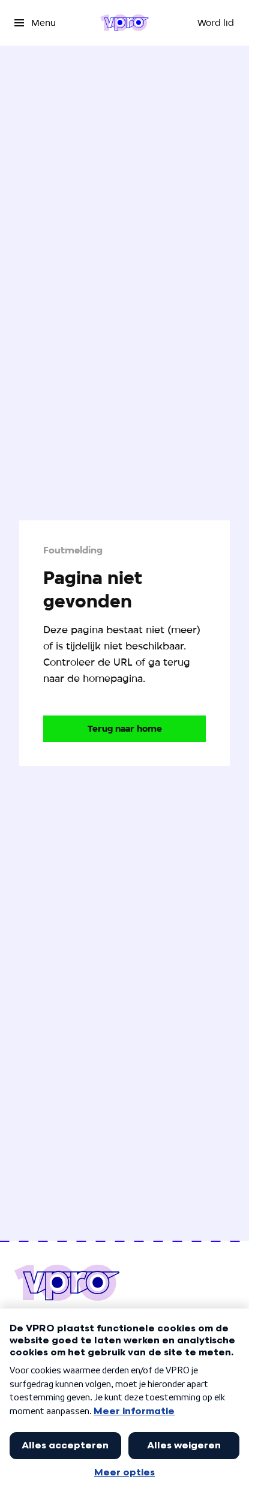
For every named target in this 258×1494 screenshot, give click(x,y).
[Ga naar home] (124, 22)
